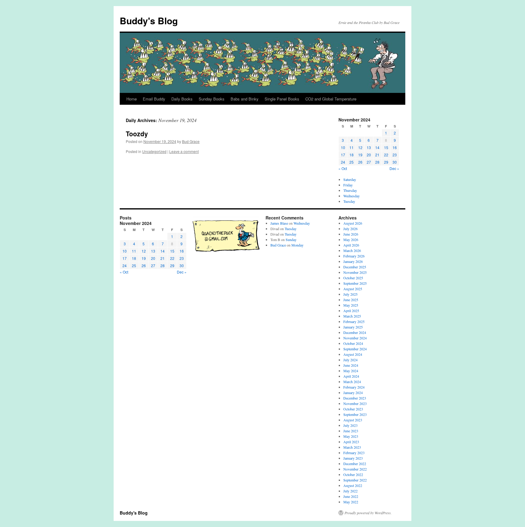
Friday (348, 184)
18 (351, 154)
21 (377, 154)
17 (343, 154)
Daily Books (182, 99)
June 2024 (350, 365)
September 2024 (355, 348)
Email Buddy (154, 99)
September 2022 (355, 480)
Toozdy (137, 133)
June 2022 (350, 496)
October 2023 (353, 408)
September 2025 (355, 283)
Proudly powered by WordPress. (368, 512)
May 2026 (350, 239)
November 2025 (355, 272)
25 (351, 162)
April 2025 (351, 310)
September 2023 (355, 414)
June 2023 (350, 430)
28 (377, 162)
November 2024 (355, 337)
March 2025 (352, 316)
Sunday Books (212, 99)
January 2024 (353, 392)
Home (131, 99)
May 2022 (350, 501)
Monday (297, 245)
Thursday (350, 190)
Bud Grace (191, 141)
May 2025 (350, 305)
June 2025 (350, 299)
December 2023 (354, 398)
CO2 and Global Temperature (330, 99)
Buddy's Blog (149, 20)
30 (395, 162)
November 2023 (355, 403)
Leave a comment (184, 151)
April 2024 (351, 376)
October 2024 (353, 343)
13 (369, 147)
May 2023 (350, 436)
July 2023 (350, 425)
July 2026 (350, 228)
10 (343, 147)
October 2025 (353, 277)
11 (351, 147)
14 (377, 147)
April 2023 (351, 441)
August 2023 (352, 419)
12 (360, 147)
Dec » (394, 168)
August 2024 (352, 354)
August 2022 (352, 485)
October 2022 (353, 474)
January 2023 (353, 458)
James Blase (279, 223)
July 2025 (350, 294)
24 (343, 162)
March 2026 (352, 250)
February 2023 (354, 452)
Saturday (349, 179)
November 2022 (355, 469)
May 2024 (350, 370)
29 (386, 162)
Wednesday (351, 195)
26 (360, 162)
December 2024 (354, 332)
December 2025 (354, 266)
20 (369, 154)
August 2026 (352, 223)
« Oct (342, 168)
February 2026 (354, 255)
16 (395, 147)
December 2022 (354, 463)
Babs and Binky (245, 99)
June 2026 (350, 234)
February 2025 (354, 321)
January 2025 (353, 327)
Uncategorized (154, 151)
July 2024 (350, 359)
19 (360, 154)
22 (386, 154)
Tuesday (349, 201)
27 (369, 162)
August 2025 (352, 288)
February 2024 (354, 387)
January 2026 (353, 261)
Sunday (291, 239)
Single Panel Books (282, 99)
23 (395, 154)
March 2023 (352, 447)
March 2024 (352, 381)
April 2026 (351, 245)
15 (386, 147)
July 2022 (350, 490)
